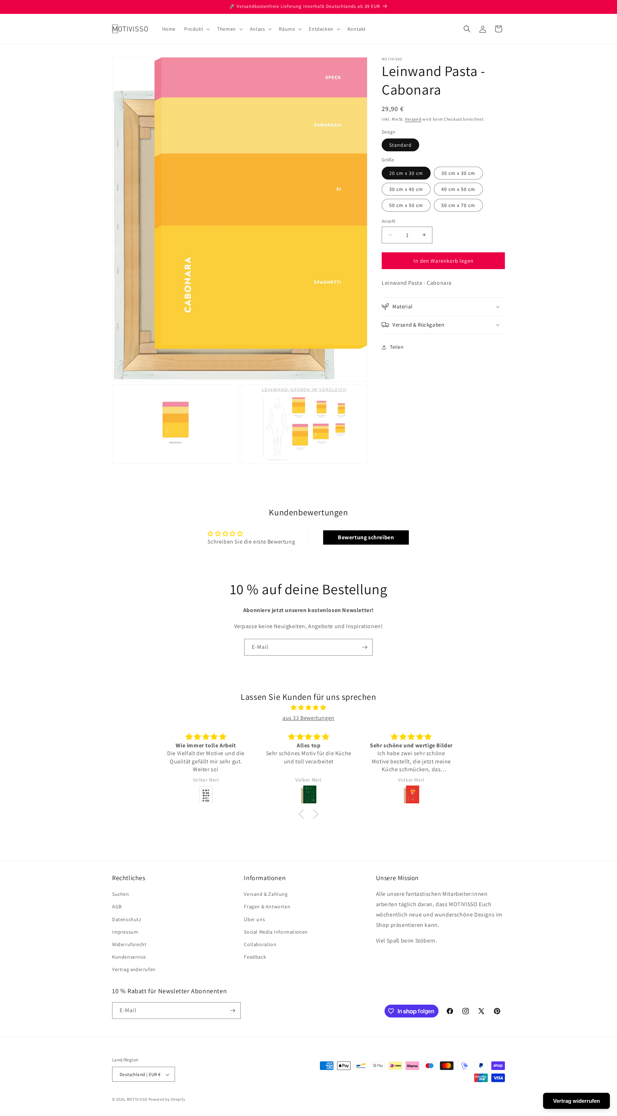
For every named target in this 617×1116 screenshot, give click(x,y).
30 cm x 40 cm (406, 189)
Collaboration (260, 944)
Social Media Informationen (276, 932)
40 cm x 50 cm (458, 189)
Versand (413, 119)
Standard (400, 145)
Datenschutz (126, 919)
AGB (117, 907)
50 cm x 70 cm (458, 205)
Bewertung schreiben (366, 537)
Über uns (254, 919)
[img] (308, 707)
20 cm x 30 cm (406, 173)
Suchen (120, 894)
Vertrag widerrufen (134, 969)
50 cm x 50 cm (406, 205)
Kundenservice (129, 957)
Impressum (125, 932)
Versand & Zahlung (265, 894)
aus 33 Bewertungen (308, 718)
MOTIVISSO (137, 1099)
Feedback (255, 957)
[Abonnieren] (364, 647)
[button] (196, 28)
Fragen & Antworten (267, 907)
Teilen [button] (397, 347)
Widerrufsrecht (129, 944)
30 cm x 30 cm (458, 173)
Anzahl (388, 221)
